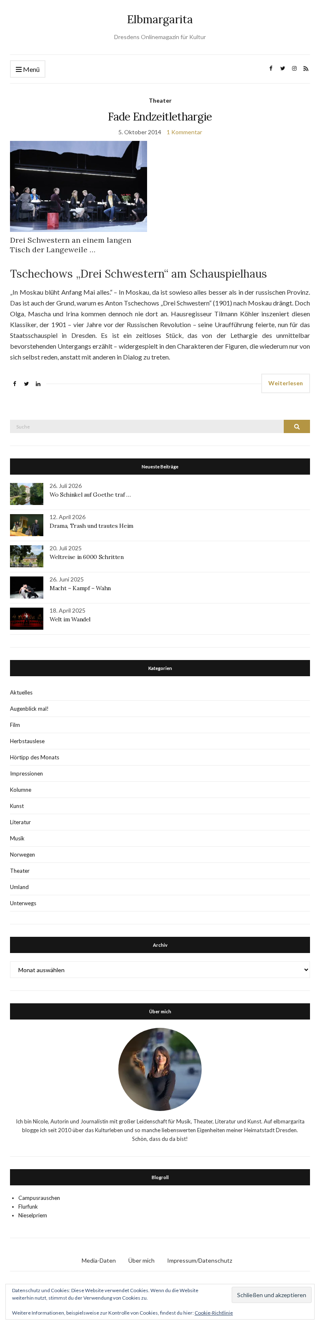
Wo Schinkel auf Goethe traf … (90, 494)
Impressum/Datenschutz (199, 1260)
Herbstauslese (27, 741)
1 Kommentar (184, 131)
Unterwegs (23, 903)
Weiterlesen (285, 383)
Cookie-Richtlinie (214, 1313)
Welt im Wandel (71, 619)
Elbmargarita (160, 19)
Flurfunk (28, 1206)
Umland (19, 887)
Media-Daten (99, 1260)
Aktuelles (21, 692)
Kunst (17, 806)
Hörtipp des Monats (34, 757)
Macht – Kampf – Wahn (80, 588)
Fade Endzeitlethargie (160, 116)
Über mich (141, 1260)
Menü (31, 69)
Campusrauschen (39, 1197)
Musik (17, 838)
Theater (160, 100)
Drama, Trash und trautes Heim (91, 526)
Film (15, 725)
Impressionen (26, 773)
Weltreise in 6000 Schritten (87, 557)
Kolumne (20, 789)
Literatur (20, 822)
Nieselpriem (32, 1215)
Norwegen (22, 854)
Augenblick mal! (29, 708)
